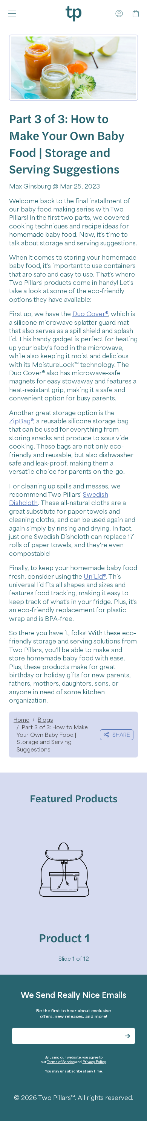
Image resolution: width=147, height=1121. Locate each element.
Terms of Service (61, 1061)
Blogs (45, 719)
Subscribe (127, 1036)
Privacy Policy (94, 1061)
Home (21, 719)
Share (121, 734)
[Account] (119, 13)
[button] (14, 13)
